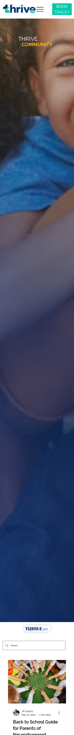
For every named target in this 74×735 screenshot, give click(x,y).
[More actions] (60, 712)
